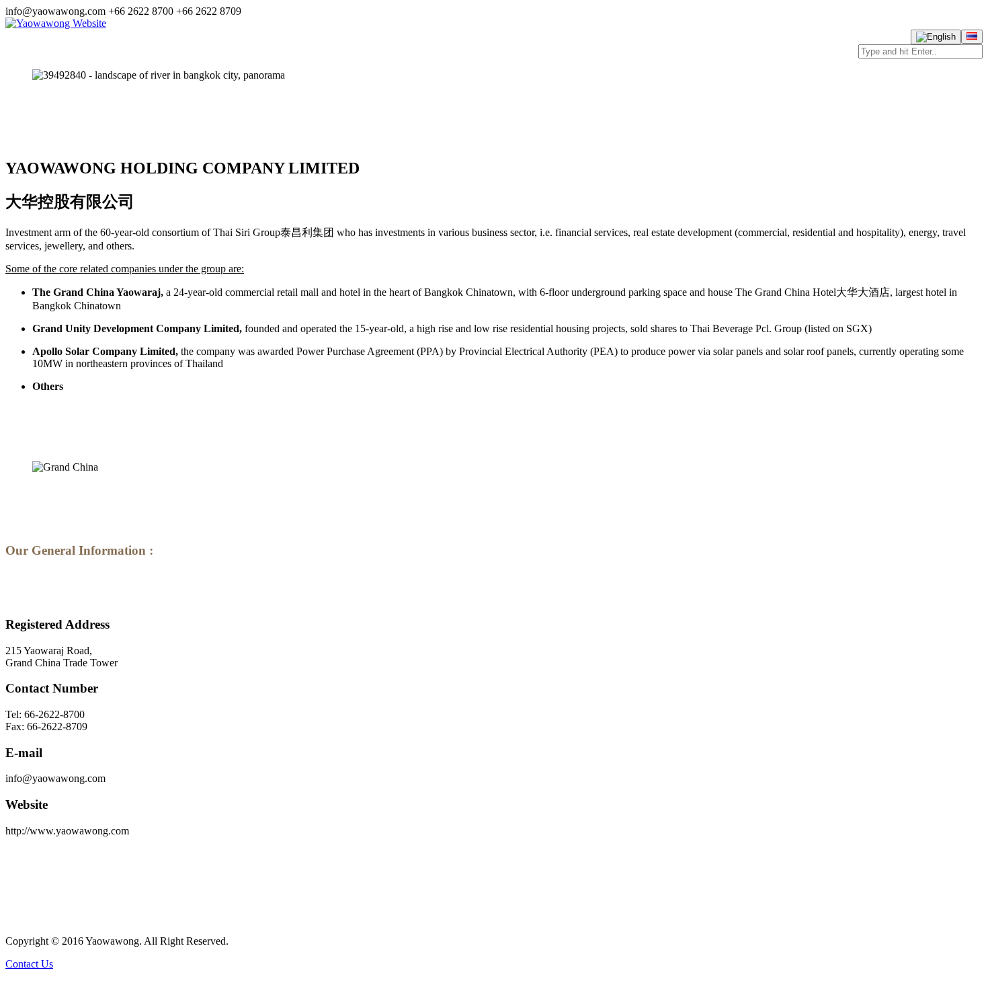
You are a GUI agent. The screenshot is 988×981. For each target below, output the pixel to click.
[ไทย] (972, 37)
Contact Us (29, 964)
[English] (936, 37)
